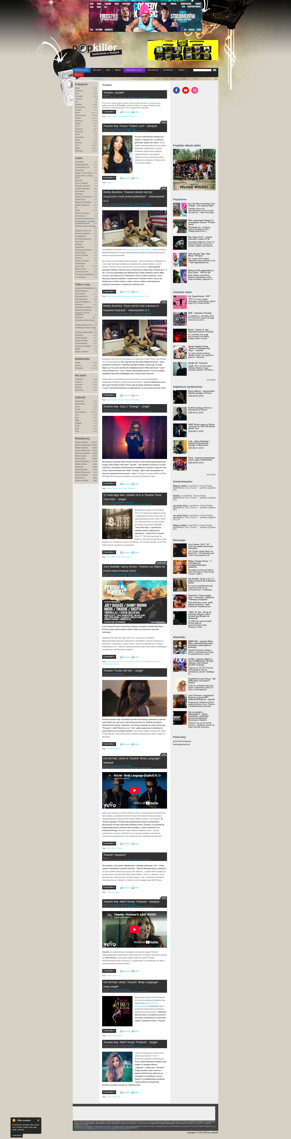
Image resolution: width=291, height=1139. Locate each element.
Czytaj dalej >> (109, 112)
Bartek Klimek (132, 131)
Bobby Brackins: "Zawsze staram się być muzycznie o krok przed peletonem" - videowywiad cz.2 (133, 196)
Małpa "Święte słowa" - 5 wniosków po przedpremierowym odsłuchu (199, 564)
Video (77, 148)
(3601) (94, 445)
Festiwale (79, 379)
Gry (76, 102)
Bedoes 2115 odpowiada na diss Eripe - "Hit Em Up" (201, 271)
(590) (95, 478)
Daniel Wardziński (82, 450)
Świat (77, 140)
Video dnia (79, 266)
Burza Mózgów (81, 291)
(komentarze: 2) (145, 675)
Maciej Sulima (81, 464)
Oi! (76, 208)
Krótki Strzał (80, 199)
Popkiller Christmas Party (85, 328)
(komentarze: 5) (144, 315)
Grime (77, 409)
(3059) (94, 448)
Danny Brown (156, 661)
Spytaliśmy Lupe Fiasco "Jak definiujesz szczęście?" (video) (202, 681)
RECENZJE (153, 70)
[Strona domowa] (97, 50)
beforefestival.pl (181, 744)
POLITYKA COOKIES (122, 1129)
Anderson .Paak (143, 296)
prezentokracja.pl (182, 741)
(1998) (94, 453)
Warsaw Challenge (83, 346)
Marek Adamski (81, 448)
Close (38, 1120)
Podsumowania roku (83, 325)
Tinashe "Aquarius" (114, 854)
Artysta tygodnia (81, 165)
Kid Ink (108, 848)
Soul (77, 428)
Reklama (202, 79)
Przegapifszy (80, 236)
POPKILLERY (81, 70)
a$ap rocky (116, 975)
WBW (77, 349)
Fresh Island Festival (132, 661)
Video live (79, 390)
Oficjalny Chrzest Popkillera (82, 314)
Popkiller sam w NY (83, 231)
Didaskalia (79, 170)
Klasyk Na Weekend (83, 197)
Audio (77, 363)
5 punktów (79, 162)
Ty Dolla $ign (134, 400)
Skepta (116, 664)
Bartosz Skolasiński (83, 445)
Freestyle (79, 96)
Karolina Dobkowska (135, 906)
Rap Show (79, 242)
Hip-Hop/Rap (80, 412)
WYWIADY (168, 70)
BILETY (78, 74)
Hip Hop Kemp (81, 299)
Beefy (77, 88)
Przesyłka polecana (83, 239)
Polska (78, 118)
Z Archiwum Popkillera (84, 274)
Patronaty (178, 79)
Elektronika (79, 404)
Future (120, 116)
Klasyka (78, 104)
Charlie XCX (120, 557)
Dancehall (79, 401)
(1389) (94, 459)
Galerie (78, 365)
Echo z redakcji (81, 183)
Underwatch (80, 263)
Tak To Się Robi (81, 255)
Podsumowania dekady (85, 320)
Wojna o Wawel (81, 352)
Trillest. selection (82, 261)
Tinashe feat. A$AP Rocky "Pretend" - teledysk (131, 901)
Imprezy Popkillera (82, 302)
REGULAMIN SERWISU (82, 1129)
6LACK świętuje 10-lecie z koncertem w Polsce (200, 409)
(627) (95, 475)
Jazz (77, 415)
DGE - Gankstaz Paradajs (200, 313)
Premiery (79, 121)
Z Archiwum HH (81, 272)
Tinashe (109, 116)
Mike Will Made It (130, 488)
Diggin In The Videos (83, 173)
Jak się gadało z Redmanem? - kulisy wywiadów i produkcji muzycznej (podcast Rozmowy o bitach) (198, 716)
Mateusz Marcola (134, 767)
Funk (77, 407)
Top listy (78, 143)
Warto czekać (80, 269)
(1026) (94, 464)
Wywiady (79, 151)
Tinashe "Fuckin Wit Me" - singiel (123, 670)
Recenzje (79, 132)
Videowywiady (81, 343)
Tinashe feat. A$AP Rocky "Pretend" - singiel (130, 1042)
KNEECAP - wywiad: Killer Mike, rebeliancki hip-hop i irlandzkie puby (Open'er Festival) (200, 644)
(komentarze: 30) (145, 206)
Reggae (78, 423)
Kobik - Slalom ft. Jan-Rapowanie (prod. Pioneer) (200, 331)
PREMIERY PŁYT (134, 70)
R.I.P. (77, 126)
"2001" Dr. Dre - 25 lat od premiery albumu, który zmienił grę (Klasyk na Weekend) (199, 615)
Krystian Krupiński (82, 453)
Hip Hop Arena (81, 296)
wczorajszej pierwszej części (139, 250)
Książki (78, 110)
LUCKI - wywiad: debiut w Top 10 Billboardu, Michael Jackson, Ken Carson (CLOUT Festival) (200, 662)
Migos (111, 664)
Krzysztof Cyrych (134, 411)
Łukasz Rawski (81, 475)
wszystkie (211, 380)
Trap (77, 431)
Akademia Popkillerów (84, 288)
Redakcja (79, 467)
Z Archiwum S (80, 277)
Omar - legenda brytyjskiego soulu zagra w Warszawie (201, 459)
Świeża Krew (80, 253)
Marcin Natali (80, 456)
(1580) (94, 456)
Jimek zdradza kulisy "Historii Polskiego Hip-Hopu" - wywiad (199, 348)
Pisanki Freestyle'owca (84, 219)
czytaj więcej (16, 1135)
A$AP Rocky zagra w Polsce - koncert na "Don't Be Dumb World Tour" (201, 426)
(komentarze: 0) (143, 97)
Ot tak (77, 210)
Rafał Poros (80, 478)
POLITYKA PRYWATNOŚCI (102, 1129)
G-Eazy (120, 400)
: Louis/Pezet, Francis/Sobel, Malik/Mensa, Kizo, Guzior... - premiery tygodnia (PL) (194, 488)
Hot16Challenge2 (82, 189)
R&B (77, 420)
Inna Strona (80, 191)
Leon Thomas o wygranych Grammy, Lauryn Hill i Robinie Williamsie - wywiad (201, 697)
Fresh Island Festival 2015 (115, 661)
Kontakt (190, 79)
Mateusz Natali (81, 442)
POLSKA (97, 70)
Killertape (79, 194)
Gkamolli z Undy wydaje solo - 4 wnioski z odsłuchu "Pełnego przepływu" (201, 597)
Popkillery (79, 335)
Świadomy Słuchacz (83, 250)
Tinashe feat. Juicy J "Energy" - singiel (126, 406)
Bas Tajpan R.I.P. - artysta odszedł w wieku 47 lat (200, 238)
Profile (77, 124)
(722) (95, 469)
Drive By (78, 180)
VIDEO (181, 70)
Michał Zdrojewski (82, 472)
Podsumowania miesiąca (85, 226)
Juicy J (121, 488)
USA (108, 70)
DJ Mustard (126, 296)
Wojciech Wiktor (81, 480)
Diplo (119, 296)
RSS (212, 79)
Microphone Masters (83, 307)
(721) (95, 472)
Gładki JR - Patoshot (197, 363)
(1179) (94, 461)
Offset (115, 116)
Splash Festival (81, 340)
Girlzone (78, 99)
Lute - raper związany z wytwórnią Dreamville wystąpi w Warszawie (199, 443)
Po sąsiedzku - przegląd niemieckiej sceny (85, 222)
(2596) (94, 450)
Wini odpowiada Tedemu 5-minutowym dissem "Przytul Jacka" (201, 222)
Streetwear (79, 137)
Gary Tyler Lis (132, 97)
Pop (77, 418)
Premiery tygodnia (82, 233)
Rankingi (79, 129)
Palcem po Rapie (82, 213)
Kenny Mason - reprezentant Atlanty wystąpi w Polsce (201, 392)
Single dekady (81, 338)
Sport (77, 134)
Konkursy (79, 305)
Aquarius (115, 892)
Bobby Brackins (111, 296)
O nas (167, 79)
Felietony (79, 91)
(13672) (94, 442)
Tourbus (78, 258)
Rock (77, 426)
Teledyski (79, 368)
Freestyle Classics (82, 186)
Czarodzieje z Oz (82, 167)
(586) (95, 480)
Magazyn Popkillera (83, 202)
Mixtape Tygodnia (82, 205)
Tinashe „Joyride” (113, 92)
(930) (95, 467)
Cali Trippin (80, 294)
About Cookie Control (14, 1120)
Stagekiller (79, 247)
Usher (114, 848)
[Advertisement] (196, 120)
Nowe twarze (80, 115)
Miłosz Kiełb (80, 459)
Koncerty (78, 385)
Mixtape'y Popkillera (83, 310)
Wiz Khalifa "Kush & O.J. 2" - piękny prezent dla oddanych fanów (201, 581)
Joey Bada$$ (145, 661)
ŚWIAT (118, 70)
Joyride (115, 488)
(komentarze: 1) (144, 991)
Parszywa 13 (80, 216)
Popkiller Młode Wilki (83, 332)
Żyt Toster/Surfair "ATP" (199, 296)
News (77, 113)
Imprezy (78, 382)
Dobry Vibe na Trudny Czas (84, 177)
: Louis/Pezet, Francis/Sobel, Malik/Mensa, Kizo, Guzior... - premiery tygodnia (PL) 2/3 (194, 517)
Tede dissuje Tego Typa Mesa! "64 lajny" (199, 255)
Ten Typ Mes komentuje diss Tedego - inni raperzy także (201, 205)
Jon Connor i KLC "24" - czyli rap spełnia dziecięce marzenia (200, 546)
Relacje (78, 387)
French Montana (129, 116)
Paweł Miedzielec (82, 461)
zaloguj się (98, 79)
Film (77, 93)
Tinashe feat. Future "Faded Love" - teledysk (130, 126)
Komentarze (80, 107)
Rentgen (78, 244)
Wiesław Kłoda (81, 470)
